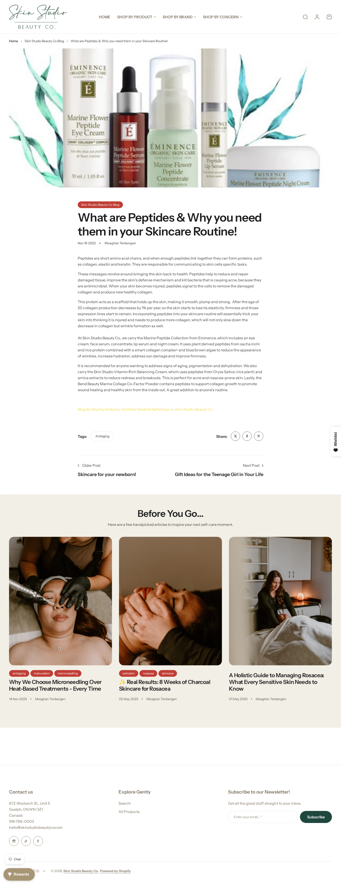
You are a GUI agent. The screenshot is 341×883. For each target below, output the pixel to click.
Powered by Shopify (115, 871)
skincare (168, 673)
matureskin (42, 673)
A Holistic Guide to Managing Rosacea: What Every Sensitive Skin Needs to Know (276, 682)
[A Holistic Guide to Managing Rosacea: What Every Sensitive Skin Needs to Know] (280, 601)
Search (125, 803)
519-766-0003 (21, 821)
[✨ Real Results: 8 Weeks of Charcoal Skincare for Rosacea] (170, 601)
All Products (129, 811)
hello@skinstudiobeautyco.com (36, 827)
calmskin (128, 673)
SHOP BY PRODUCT (134, 17)
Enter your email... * (248, 817)
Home (13, 41)
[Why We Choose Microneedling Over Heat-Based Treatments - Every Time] (60, 601)
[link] (235, 436)
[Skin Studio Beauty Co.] (38, 17)
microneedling (68, 673)
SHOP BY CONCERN (221, 17)
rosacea (148, 673)
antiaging (102, 436)
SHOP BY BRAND (178, 17)
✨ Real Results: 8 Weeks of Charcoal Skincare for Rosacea (164, 685)
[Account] (317, 17)
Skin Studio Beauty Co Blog (44, 41)
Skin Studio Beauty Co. (80, 871)
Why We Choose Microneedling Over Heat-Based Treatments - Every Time (55, 685)
